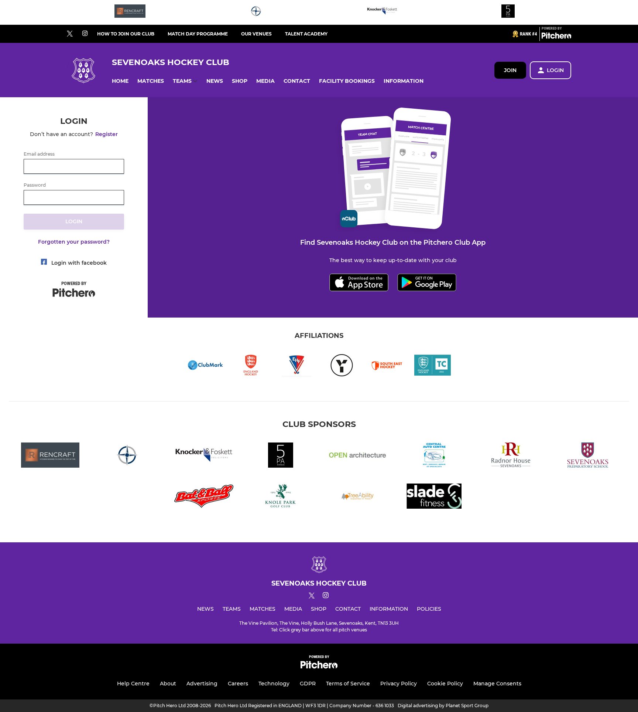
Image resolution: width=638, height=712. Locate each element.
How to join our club (125, 34)
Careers (238, 683)
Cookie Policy (445, 683)
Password (35, 185)
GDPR (308, 683)
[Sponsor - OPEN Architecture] (357, 456)
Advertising (201, 683)
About (168, 683)
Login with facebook (79, 263)
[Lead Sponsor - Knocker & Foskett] (382, 12)
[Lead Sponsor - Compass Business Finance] (255, 12)
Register (106, 134)
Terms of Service (348, 683)
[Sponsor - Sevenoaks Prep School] (587, 456)
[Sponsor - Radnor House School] (511, 456)
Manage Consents (497, 683)
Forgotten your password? (74, 241)
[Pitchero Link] (556, 37)
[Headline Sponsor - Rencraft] (129, 12)
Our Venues (256, 34)
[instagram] (85, 33)
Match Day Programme (198, 34)
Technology (273, 683)
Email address (39, 154)
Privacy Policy (398, 683)
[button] (120, 81)
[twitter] (70, 34)
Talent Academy (306, 34)
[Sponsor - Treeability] (357, 497)
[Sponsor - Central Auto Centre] (434, 456)
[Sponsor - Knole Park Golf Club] (280, 497)
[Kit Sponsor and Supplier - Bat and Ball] (203, 497)
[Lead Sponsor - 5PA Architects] (508, 12)
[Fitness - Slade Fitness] (434, 497)
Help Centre (133, 683)
